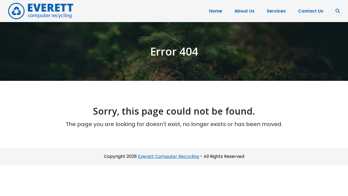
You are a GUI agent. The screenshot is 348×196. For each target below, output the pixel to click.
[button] (337, 11)
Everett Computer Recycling (168, 156)
